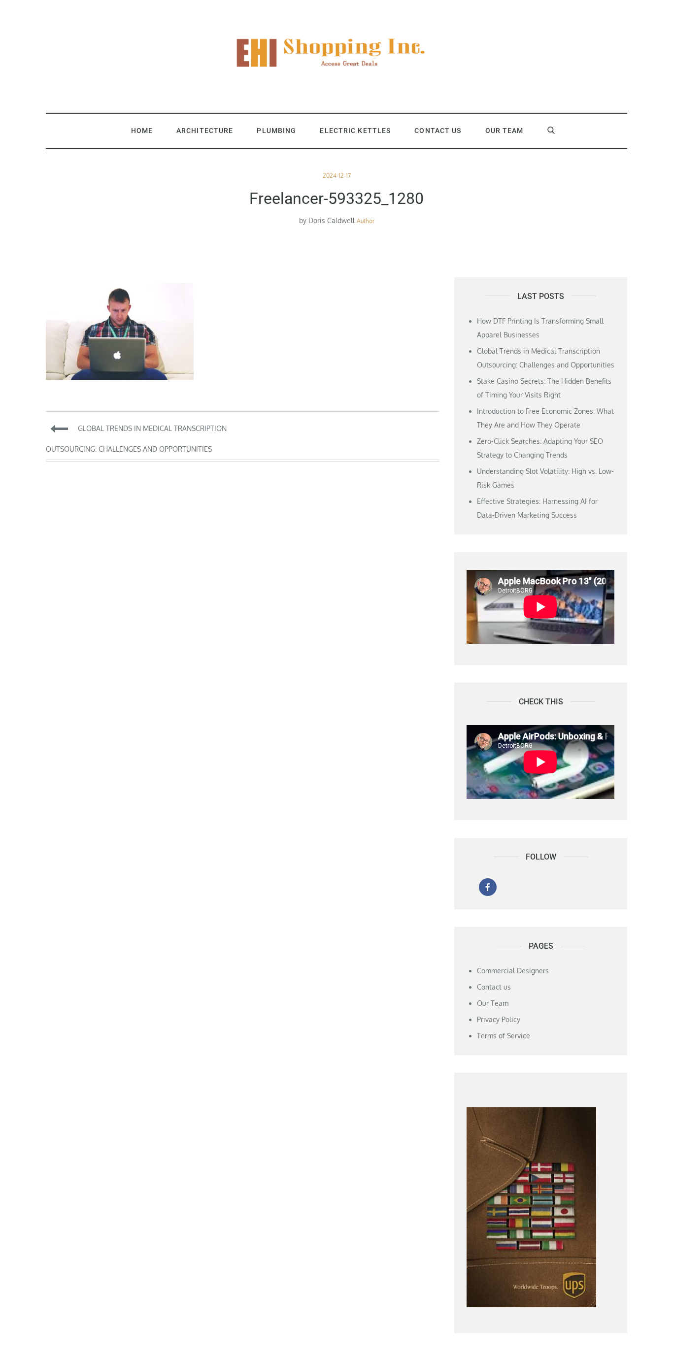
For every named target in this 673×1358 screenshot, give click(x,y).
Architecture (204, 130)
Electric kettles (355, 130)
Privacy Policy (498, 1019)
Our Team (504, 130)
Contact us (437, 130)
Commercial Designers (513, 970)
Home (142, 130)
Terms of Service (503, 1035)
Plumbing (276, 130)
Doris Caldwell (331, 220)
